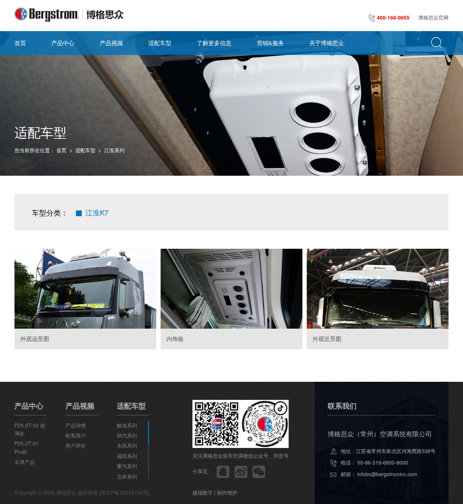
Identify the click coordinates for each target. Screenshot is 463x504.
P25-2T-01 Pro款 (26, 447)
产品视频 (111, 43)
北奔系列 (127, 476)
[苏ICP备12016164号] (124, 492)
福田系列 (127, 456)
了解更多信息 (214, 43)
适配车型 (159, 43)
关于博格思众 (326, 43)
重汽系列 (127, 466)
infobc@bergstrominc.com (387, 474)
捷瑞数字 (202, 492)
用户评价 (75, 445)
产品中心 (63, 43)
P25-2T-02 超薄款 (29, 429)
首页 (20, 43)
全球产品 (24, 461)
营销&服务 (270, 43)
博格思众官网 (433, 17)
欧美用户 (75, 435)
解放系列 (127, 425)
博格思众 (66, 492)
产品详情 (75, 425)
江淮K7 (97, 212)
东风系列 (127, 445)
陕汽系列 (127, 435)
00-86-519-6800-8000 (382, 462)
